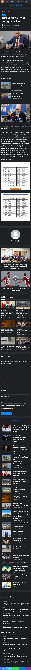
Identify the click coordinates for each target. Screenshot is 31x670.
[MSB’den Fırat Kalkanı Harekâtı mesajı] (23, 323)
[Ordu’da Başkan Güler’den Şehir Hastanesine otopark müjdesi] (6, 525)
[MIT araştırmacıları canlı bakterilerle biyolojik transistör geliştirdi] (6, 569)
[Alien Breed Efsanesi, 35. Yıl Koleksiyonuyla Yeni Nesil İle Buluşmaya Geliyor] (6, 437)
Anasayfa (5, 11)
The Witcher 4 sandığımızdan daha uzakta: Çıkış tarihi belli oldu (20, 448)
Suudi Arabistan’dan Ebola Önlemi (19, 583)
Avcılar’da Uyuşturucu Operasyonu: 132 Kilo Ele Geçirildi (22, 313)
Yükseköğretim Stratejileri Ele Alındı (22, 347)
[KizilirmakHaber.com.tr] (15, 5)
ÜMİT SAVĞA (7, 25)
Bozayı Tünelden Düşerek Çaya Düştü (7, 330)
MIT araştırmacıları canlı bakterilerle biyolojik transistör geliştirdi (20, 568)
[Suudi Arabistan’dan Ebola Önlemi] (6, 585)
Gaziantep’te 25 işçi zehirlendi (7, 347)
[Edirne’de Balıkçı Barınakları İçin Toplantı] (6, 506)
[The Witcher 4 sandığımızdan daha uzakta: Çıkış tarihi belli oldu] (6, 448)
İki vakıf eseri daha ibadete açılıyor (18, 532)
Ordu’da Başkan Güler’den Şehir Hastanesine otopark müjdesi (21, 524)
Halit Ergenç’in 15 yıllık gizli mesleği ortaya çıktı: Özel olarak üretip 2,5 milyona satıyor (21, 428)
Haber (10, 11)
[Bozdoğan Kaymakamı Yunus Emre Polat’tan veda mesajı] (8, 305)
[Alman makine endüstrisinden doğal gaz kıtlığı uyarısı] (6, 556)
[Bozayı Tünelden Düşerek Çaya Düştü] (8, 323)
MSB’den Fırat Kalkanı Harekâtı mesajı (21, 330)
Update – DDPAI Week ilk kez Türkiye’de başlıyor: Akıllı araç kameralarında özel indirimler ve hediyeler (21, 514)
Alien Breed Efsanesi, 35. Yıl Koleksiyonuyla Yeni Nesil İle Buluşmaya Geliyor (20, 438)
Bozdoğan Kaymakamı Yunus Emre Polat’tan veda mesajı (7, 313)
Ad (2, 384)
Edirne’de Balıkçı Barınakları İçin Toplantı (20, 504)
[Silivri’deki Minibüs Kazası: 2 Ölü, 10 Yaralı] (6, 96)
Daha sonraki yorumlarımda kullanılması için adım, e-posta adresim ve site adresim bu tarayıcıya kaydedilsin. (14, 405)
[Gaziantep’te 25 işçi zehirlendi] (8, 340)
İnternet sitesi (5, 396)
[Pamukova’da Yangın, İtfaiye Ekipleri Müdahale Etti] (6, 85)
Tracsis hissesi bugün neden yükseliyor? (14, 562)
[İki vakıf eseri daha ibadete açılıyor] (6, 533)
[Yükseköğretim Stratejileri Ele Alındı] (23, 340)
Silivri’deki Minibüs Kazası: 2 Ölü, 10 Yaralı (21, 465)
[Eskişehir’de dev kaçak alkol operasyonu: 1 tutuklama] (6, 490)
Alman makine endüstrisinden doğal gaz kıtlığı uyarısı (21, 555)
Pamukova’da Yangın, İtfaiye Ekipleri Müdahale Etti (20, 86)
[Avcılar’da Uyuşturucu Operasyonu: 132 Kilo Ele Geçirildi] (23, 305)
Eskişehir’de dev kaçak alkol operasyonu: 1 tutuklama (20, 489)
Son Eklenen (15, 420)
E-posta (4, 390)
